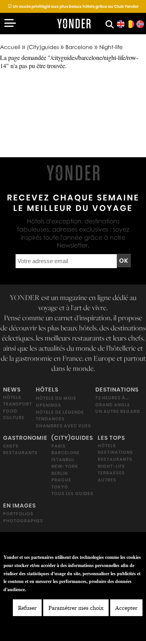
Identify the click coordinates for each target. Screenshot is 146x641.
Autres (107, 480)
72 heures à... (112, 398)
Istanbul (63, 460)
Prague (61, 480)
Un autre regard (117, 411)
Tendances (50, 419)
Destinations (117, 389)
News (12, 389)
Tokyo (59, 487)
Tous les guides (72, 493)
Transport (17, 404)
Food (10, 411)
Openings (48, 405)
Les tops (111, 438)
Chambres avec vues (63, 426)
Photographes (23, 521)
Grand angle (112, 405)
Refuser (27, 608)
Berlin (59, 473)
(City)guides (43, 47)
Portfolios (18, 514)
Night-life (111, 466)
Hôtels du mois (56, 398)
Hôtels (12, 397)
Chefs (11, 446)
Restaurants (20, 453)
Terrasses (111, 473)
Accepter (126, 608)
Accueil (10, 47)
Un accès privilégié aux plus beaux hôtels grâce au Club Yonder (73, 6)
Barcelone (79, 47)
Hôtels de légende (60, 412)
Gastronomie (25, 438)
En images (19, 505)
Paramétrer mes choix (76, 608)
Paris (58, 446)
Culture (14, 417)
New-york (64, 466)
